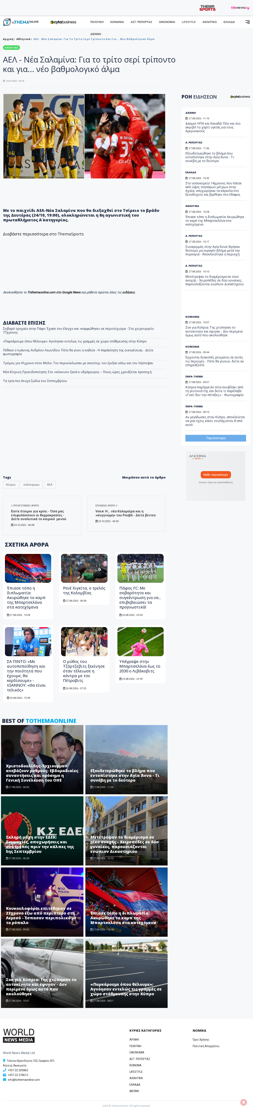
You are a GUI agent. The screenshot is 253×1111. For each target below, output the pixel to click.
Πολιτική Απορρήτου (206, 1046)
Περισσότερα (216, 438)
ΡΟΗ (199, 96)
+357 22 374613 (18, 1075)
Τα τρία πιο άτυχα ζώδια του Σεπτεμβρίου (35, 381)
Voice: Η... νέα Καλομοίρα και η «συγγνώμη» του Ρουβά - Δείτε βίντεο (125, 513)
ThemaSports (71, 234)
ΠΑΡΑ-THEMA (194, 376)
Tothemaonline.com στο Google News (54, 292)
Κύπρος (11, 484)
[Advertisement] (84, 439)
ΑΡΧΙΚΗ (134, 1039)
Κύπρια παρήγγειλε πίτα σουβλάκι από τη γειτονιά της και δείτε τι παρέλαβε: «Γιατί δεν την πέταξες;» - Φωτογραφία (214, 391)
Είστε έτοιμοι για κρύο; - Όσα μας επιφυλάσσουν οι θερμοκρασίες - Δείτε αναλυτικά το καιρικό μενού (38, 515)
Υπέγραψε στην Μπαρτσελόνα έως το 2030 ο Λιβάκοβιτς (139, 666)
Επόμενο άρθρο (105, 505)
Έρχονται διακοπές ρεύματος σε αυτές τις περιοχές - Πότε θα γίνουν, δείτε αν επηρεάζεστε (214, 361)
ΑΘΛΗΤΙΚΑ (209, 22)
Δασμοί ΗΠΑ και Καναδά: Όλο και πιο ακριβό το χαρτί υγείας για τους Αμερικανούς (213, 127)
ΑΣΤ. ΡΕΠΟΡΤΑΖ (141, 22)
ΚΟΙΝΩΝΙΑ (117, 22)
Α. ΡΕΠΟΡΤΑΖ (193, 142)
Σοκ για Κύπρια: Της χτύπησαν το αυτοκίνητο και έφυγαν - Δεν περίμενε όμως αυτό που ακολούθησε (41, 986)
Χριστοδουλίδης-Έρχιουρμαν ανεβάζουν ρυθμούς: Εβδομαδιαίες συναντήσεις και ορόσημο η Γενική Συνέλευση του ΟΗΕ (42, 773)
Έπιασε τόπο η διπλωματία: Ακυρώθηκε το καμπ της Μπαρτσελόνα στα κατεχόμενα (26, 597)
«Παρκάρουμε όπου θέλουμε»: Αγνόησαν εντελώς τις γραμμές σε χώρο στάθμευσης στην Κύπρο (75, 341)
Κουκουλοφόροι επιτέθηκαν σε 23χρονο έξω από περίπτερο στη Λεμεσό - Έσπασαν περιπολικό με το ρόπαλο (41, 915)
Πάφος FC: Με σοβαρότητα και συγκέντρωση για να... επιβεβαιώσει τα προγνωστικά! (140, 597)
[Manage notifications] (244, 1102)
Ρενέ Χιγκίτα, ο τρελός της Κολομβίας (84, 590)
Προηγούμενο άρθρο (26, 505)
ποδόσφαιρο (31, 484)
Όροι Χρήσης (201, 1039)
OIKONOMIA (136, 1052)
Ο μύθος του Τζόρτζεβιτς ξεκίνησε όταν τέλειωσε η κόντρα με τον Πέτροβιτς (84, 671)
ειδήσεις (128, 292)
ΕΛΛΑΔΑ (229, 22)
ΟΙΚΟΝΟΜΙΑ (167, 22)
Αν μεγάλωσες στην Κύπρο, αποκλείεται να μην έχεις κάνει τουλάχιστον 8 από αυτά (215, 421)
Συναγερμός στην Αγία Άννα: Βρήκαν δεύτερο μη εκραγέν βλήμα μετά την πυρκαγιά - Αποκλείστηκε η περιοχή (212, 250)
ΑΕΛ (49, 484)
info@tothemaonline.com (24, 1079)
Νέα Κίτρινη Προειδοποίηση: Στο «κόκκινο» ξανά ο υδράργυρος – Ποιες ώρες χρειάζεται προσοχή (77, 372)
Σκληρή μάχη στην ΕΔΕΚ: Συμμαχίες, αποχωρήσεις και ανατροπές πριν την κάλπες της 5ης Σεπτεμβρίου (40, 844)
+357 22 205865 (18, 1070)
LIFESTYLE (189, 22)
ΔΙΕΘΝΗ (95, 34)
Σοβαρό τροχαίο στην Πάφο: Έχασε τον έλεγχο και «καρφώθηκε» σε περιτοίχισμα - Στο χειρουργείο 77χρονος (78, 330)
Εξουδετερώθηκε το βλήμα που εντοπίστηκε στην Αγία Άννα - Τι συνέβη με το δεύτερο (125, 775)
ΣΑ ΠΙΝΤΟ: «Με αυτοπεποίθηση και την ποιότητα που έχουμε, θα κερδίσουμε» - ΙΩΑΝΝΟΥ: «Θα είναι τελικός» (26, 676)
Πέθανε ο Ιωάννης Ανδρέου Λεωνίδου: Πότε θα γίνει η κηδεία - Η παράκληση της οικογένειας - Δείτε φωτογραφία (78, 352)
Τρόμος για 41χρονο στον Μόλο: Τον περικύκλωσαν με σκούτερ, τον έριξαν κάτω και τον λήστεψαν (78, 363)
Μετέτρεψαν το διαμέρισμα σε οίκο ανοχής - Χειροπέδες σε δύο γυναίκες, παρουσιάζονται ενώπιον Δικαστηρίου (124, 844)
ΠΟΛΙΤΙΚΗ (97, 22)
